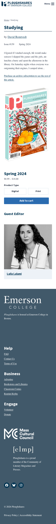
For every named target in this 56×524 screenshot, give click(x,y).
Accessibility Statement (31, 515)
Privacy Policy (11, 515)
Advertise (8, 379)
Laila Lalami (14, 274)
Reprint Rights (11, 393)
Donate (7, 414)
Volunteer (8, 409)
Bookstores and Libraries (16, 384)
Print (38, 191)
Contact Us (9, 358)
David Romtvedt (17, 37)
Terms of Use (10, 363)
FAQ (6, 353)
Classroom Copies (12, 388)
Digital (15, 191)
